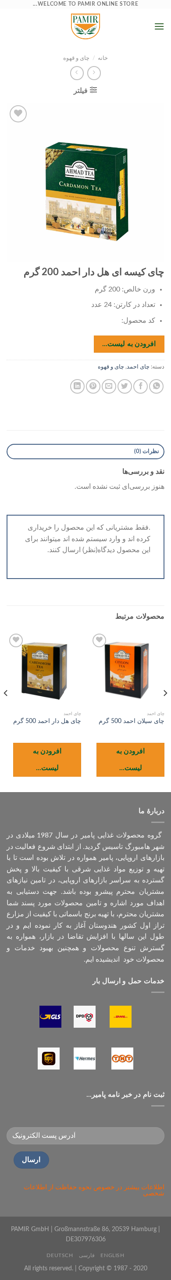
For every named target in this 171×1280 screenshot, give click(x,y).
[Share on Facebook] (140, 386)
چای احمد (138, 366)
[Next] (6, 711)
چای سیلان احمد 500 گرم (131, 721)
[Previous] (164, 711)
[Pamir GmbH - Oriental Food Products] (85, 26)
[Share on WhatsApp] (156, 386)
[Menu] (159, 26)
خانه (103, 58)
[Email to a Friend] (109, 386)
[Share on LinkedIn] (77, 386)
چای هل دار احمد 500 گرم (47, 721)
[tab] (85, 451)
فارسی (87, 1255)
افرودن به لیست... (129, 344)
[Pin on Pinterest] (93, 386)
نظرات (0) (146, 451)
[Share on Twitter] (125, 386)
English (112, 1255)
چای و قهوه (76, 58)
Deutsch (59, 1255)
